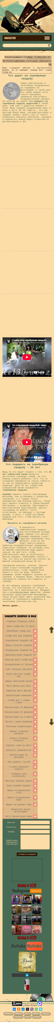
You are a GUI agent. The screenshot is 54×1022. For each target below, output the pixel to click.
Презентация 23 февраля (19, 712)
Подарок (45, 1013)
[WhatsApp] (36, 1009)
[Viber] (31, 1009)
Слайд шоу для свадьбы (19, 636)
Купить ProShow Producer (19, 739)
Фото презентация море (19, 816)
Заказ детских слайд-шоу (18, 675)
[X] (27, 1009)
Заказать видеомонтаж (18, 750)
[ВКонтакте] (14, 1009)
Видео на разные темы (18, 805)
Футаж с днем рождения (19, 722)
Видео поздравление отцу (19, 791)
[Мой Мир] (23, 1009)
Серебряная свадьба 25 (19, 640)
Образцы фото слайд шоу (19, 660)
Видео (35, 1013)
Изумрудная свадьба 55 (19, 650)
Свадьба (18, 1017)
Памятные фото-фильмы (18, 691)
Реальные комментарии (18, 726)
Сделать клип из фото (18, 745)
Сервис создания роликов (18, 732)
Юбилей (8, 1013)
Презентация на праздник (19, 756)
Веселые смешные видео (19, 781)
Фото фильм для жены (19, 686)
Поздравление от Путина (19, 664)
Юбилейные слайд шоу (19, 631)
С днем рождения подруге (18, 768)
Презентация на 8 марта (19, 717)
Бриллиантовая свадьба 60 (21, 655)
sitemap (36, 1017)
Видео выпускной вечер (19, 681)
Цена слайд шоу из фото (20, 626)
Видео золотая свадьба (19, 645)
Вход (27, 1017)
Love (27, 1013)
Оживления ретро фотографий (20, 810)
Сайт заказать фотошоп (19, 669)
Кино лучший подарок (19, 786)
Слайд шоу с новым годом (19, 701)
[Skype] (40, 1009)
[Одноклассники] (18, 1009)
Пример (18, 1013)
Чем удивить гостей (19, 762)
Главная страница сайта (20, 621)
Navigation (10, 38)
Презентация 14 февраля (19, 707)
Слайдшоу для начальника (18, 775)
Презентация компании (18, 695)
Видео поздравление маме (19, 799)
